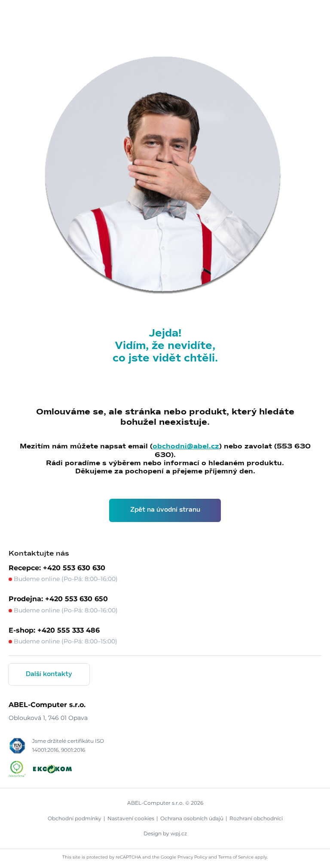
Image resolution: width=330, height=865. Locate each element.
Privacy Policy (192, 857)
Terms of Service (236, 857)
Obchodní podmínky (74, 818)
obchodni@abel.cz (186, 446)
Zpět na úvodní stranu (165, 510)
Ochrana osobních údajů (191, 818)
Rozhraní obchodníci (256, 818)
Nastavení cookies (130, 818)
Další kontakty (49, 674)
